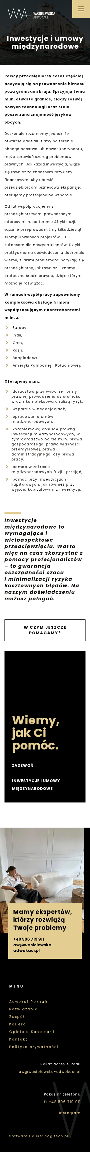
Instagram (69, 1112)
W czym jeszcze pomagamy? (45, 630)
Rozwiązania (23, 1009)
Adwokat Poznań (28, 1001)
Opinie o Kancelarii (31, 1031)
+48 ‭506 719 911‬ (28, 939)
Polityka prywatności (33, 1046)
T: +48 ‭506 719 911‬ (62, 1101)
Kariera (17, 1024)
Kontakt (18, 1039)
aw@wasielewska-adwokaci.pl (33, 948)
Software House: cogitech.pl (38, 1136)
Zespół (17, 1016)
